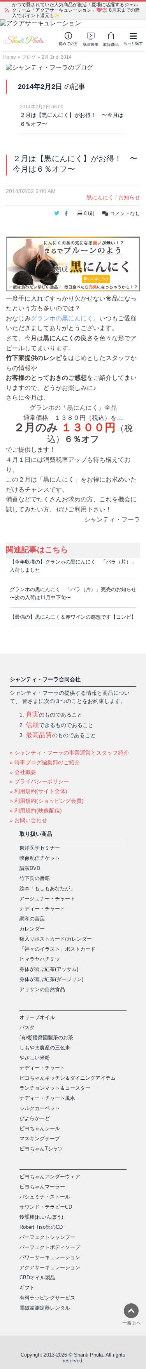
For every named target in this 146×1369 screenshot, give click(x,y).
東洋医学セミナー (39, 848)
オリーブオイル (37, 1017)
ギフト (27, 1288)
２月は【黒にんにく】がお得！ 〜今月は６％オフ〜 (71, 119)
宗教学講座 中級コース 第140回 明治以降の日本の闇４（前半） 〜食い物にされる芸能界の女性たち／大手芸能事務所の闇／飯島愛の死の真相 (75, 10)
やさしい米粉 (34, 1058)
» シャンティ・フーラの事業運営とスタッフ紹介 (69, 753)
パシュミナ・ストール (44, 1197)
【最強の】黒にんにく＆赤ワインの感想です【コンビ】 (73, 617)
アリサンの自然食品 (42, 989)
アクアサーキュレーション (49, 1267)
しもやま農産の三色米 (44, 1048)
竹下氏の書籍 (34, 878)
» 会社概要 (23, 772)
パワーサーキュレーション (49, 1257)
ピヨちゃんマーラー (42, 1187)
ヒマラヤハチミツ (39, 959)
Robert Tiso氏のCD (41, 1227)
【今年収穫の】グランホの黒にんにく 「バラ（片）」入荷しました (73, 566)
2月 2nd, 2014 (57, 57)
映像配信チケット (39, 858)
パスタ (27, 1027)
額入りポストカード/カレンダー (55, 939)
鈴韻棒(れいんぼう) (41, 1217)
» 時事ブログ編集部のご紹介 (45, 762)
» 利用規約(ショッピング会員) (47, 801)
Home (9, 57)
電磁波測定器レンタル (44, 1308)
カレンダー (32, 929)
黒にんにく (100, 197)
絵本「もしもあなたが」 (47, 888)
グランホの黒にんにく (62, 318)
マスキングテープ (39, 1138)
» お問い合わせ (28, 820)
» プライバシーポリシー (39, 781)
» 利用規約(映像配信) (36, 810)
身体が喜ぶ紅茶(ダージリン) (51, 979)
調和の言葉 (32, 919)
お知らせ (129, 197)
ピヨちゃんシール (39, 1128)
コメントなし (124, 213)
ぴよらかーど (34, 1118)
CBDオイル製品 (37, 1277)
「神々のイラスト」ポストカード (57, 949)
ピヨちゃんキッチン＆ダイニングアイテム (67, 1078)
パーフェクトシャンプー (47, 1237)
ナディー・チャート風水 (47, 1098)
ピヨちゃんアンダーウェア (49, 1176)
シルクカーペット (39, 1108)
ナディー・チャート (42, 909)
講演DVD (29, 868)
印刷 (89, 213)
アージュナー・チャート (47, 898)
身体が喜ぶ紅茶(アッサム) (48, 969)
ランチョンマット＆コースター (54, 1088)
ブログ (29, 57)
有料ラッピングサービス (47, 1298)
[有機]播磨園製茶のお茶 (46, 1037)
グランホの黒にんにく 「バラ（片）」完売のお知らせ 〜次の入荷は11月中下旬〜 (73, 593)
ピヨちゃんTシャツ (41, 1149)
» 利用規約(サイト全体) (38, 791)
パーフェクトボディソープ (49, 1247)
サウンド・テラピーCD (45, 1207)
